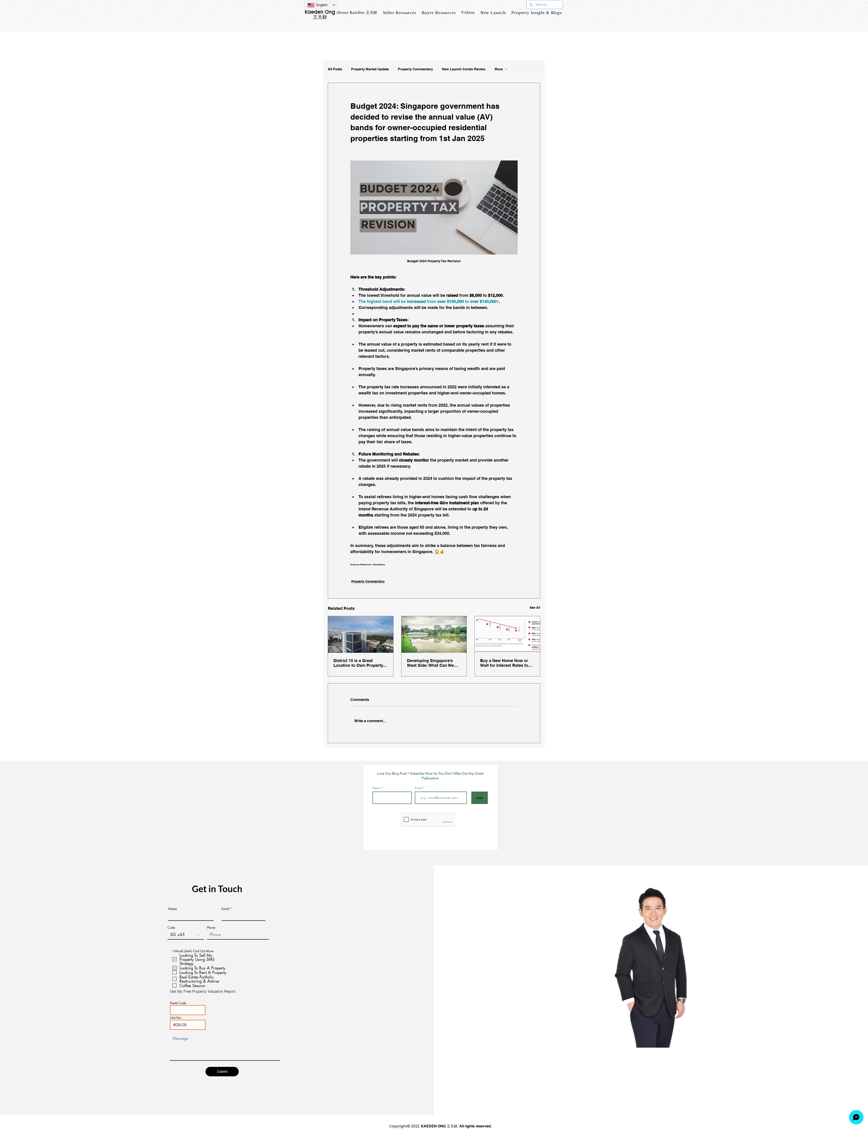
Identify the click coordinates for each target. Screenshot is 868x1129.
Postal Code (178, 1003)
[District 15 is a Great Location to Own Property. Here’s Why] (360, 634)
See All (535, 607)
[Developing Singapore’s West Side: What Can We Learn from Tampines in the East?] (434, 634)
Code (171, 927)
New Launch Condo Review (464, 69)
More (499, 69)
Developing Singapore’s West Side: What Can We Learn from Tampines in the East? (433, 663)
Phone (211, 927)
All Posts (335, 69)
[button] (438, 12)
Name (377, 788)
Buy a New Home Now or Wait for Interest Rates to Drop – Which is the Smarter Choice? (507, 663)
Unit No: (176, 1017)
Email (419, 788)
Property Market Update (370, 69)
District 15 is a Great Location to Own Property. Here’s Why (358, 663)
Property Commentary (415, 69)
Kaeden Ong (320, 12)
